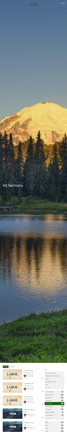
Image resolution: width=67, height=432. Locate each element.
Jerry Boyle (54, 409)
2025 (54, 425)
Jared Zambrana (54, 391)
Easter (47, 378)
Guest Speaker (54, 415)
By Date (6, 366)
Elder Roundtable (54, 412)
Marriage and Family (51, 381)
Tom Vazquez (54, 406)
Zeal (47, 384)
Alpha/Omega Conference (52, 376)
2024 (54, 428)
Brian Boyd (54, 400)
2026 (54, 422)
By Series (11, 366)
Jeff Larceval (54, 403)
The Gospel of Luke (50, 373)
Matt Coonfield (54, 394)
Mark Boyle (54, 397)
